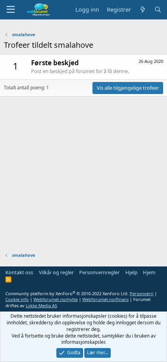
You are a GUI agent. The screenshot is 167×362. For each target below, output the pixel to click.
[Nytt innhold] (142, 9)
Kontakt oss (19, 272)
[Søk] (157, 9)
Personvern (141, 293)
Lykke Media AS (41, 305)
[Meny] (11, 9)
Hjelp (131, 272)
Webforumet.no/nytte (55, 299)
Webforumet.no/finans (105, 299)
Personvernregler (99, 272)
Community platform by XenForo (67, 293)
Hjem (149, 272)
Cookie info (17, 299)
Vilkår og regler (56, 272)
